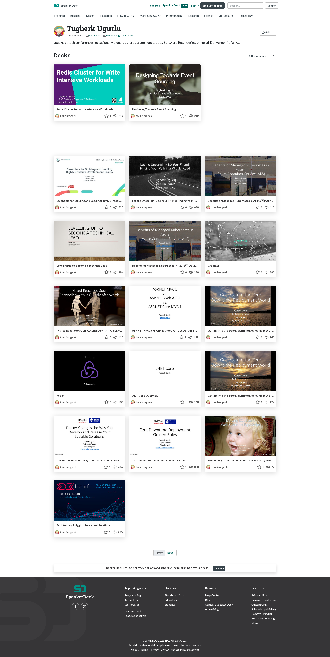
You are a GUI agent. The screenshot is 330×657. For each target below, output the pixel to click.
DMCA (165, 649)
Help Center (212, 595)
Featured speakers (135, 615)
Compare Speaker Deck (219, 604)
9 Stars (269, 32)
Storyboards (226, 15)
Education (106, 15)
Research (193, 15)
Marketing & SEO (150, 15)
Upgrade (219, 568)
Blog (208, 599)
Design (90, 15)
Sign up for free (212, 5)
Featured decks (134, 611)
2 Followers (129, 35)
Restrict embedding (263, 618)
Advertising (212, 609)
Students (170, 604)
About (135, 649)
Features (154, 5)
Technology (246, 15)
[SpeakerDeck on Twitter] (84, 606)
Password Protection (263, 599)
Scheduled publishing (263, 609)
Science (208, 15)
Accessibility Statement (185, 649)
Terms (144, 649)
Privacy (154, 649)
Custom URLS (259, 604)
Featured (59, 15)
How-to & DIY (125, 15)
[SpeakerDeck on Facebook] (75, 606)
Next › (170, 552)
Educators (171, 599)
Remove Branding (261, 613)
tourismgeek (68, 115)
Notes (255, 623)
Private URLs (259, 595)
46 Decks (94, 35)
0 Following (113, 35)
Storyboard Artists (176, 595)
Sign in (195, 5)
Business (75, 15)
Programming (174, 15)
